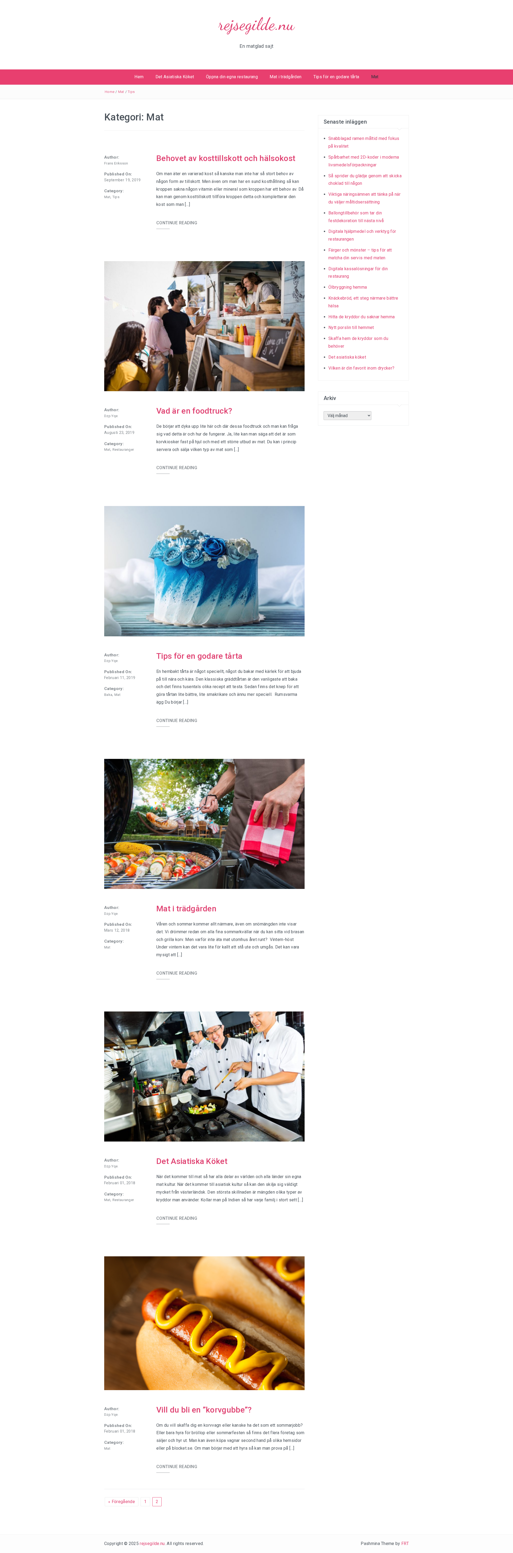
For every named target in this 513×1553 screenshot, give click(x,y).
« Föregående (121, 1501)
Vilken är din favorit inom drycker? (361, 368)
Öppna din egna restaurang (232, 76)
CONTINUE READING (176, 222)
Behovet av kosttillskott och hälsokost (225, 158)
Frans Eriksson (116, 163)
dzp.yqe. (111, 416)
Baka (108, 695)
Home (109, 92)
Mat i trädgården (285, 76)
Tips (131, 92)
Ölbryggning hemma (347, 287)
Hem (138, 76)
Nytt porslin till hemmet (351, 327)
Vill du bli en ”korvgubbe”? (204, 1409)
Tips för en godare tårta (336, 76)
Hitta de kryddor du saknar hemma (361, 316)
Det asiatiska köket (347, 357)
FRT (405, 1543)
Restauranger (123, 450)
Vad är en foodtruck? (194, 410)
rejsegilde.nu (256, 24)
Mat (375, 76)
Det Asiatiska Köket (175, 76)
